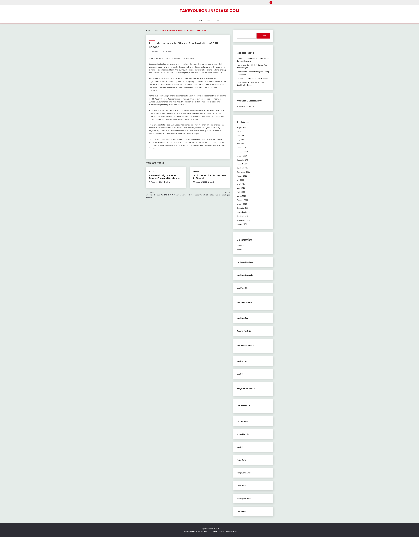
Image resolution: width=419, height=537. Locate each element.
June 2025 (241, 184)
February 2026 (242, 152)
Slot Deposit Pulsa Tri (246, 345)
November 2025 (243, 164)
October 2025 (242, 168)
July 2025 (240, 180)
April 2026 (241, 144)
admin (170, 52)
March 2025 (241, 196)
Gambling (217, 20)
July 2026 (240, 132)
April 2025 (241, 192)
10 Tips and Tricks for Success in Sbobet (209, 177)
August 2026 (242, 128)
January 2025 (242, 204)
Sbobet (208, 20)
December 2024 (243, 208)
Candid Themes (231, 531)
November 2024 (243, 212)
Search (263, 36)
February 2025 (242, 200)
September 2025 (243, 172)
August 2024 (242, 224)
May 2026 (241, 140)
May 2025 (241, 188)
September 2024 (243, 220)
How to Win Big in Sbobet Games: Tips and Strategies (164, 177)
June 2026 (241, 136)
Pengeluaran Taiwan (246, 388)
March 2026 (241, 148)
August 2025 (242, 176)
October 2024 (242, 216)
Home (200, 20)
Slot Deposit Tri (243, 406)
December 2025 (243, 160)
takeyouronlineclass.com (209, 11)
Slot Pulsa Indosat (244, 302)
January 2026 (242, 156)
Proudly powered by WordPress (194, 531)
